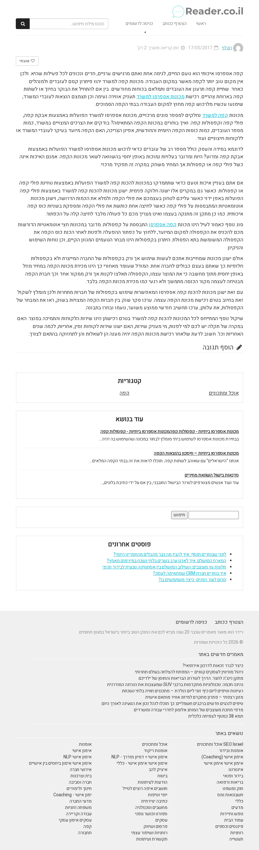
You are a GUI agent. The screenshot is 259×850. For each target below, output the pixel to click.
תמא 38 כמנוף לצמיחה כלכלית (215, 716)
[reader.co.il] (207, 8)
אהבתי (24, 61)
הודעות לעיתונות (152, 782)
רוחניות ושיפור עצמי (149, 832)
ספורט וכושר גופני (151, 814)
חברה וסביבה (80, 782)
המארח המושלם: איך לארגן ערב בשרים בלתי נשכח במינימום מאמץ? (166, 560)
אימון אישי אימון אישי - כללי (142, 763)
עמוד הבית (233, 820)
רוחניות (236, 832)
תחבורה (85, 832)
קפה (125, 393)
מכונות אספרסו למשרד (160, 96)
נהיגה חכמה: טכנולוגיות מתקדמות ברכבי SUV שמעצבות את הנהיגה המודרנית (175, 684)
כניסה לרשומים (139, 23)
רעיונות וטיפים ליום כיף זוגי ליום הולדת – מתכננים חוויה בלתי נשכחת (182, 691)
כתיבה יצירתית (154, 801)
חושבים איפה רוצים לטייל (145, 788)
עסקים (161, 820)
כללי (239, 801)
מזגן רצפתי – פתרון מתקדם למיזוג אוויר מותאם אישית (194, 697)
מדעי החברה (80, 801)
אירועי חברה (81, 769)
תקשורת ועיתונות (151, 839)
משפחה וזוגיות (78, 807)
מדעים (237, 807)
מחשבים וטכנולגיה (151, 807)
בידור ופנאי (233, 776)
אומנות (85, 744)
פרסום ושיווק (155, 826)
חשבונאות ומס (230, 795)
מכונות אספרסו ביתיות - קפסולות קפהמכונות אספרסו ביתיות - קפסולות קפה (169, 431)
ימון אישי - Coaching (72, 795)
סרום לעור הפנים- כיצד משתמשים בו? (192, 579)
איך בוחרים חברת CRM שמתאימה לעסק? (189, 573)
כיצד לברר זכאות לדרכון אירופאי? (213, 665)
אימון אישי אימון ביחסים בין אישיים (60, 763)
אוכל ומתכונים (224, 393)
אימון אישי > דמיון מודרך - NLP (139, 757)
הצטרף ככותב (174, 23)
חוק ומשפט (233, 788)
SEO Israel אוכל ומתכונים (220, 744)
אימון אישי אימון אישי (223, 763)
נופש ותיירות (231, 814)
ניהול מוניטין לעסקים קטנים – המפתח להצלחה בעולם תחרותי (189, 672)
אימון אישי (82, 750)
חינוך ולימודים (79, 788)
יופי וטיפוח (157, 795)
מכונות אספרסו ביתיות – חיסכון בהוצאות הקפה (196, 453)
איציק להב (158, 769)
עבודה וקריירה (79, 814)
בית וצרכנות (81, 776)
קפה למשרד (215, 115)
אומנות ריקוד (155, 750)
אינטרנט (236, 769)
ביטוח (162, 776)
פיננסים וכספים (229, 826)
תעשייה (236, 839)
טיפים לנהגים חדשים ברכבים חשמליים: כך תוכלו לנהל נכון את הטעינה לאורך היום (172, 703)
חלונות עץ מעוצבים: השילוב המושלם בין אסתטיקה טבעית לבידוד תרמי (164, 567)
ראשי (201, 23)
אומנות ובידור (231, 750)
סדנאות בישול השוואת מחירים (212, 475)
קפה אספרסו (163, 224)
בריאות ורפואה (230, 782)
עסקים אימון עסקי (75, 820)
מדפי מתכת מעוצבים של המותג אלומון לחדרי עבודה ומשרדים (188, 710)
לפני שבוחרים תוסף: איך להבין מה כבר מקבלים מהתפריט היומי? (169, 554)
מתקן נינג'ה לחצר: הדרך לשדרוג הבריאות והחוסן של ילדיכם (191, 678)
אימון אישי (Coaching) (222, 757)
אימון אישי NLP (77, 757)
